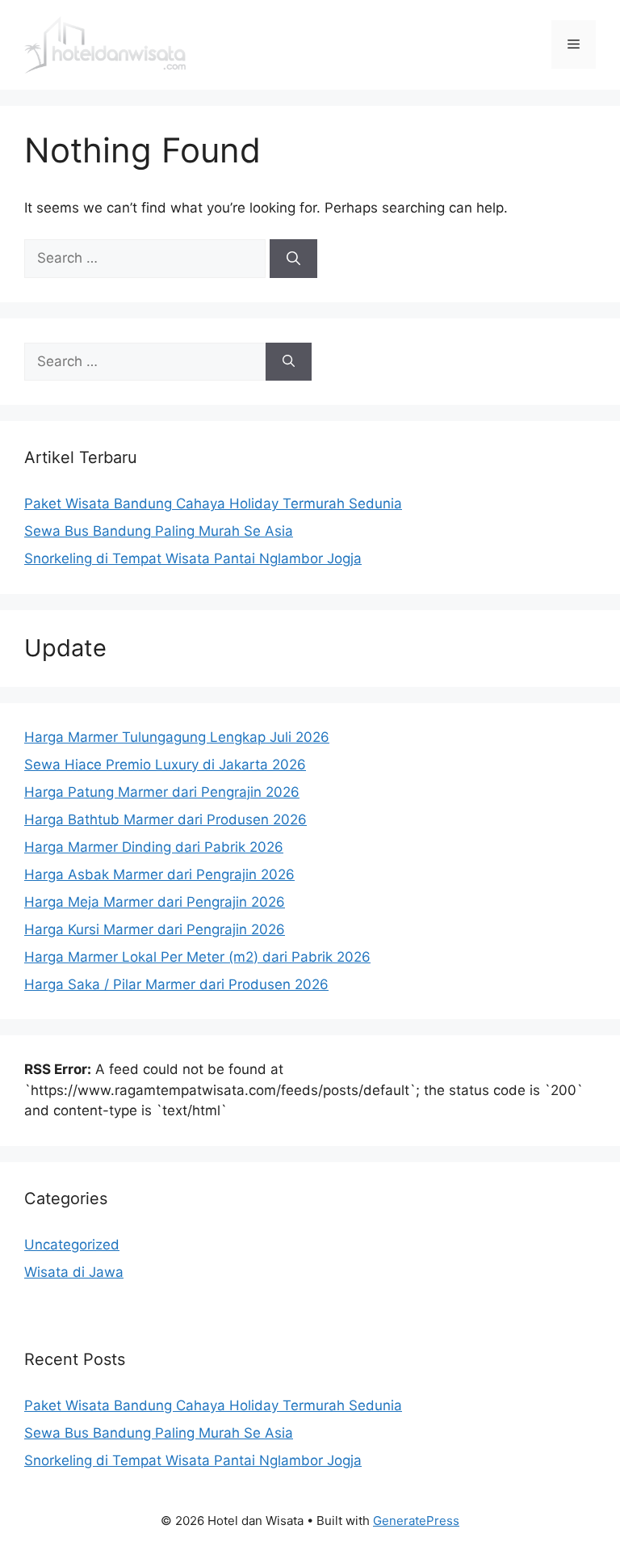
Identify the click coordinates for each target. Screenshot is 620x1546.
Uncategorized (71, 1244)
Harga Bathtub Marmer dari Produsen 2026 (165, 819)
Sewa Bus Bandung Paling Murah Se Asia (158, 531)
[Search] (293, 258)
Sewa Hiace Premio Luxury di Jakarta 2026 (165, 764)
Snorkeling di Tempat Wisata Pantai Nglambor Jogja (193, 558)
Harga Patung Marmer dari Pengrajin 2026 (162, 792)
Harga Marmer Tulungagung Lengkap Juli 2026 (176, 737)
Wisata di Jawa (74, 1272)
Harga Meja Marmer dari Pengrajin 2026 (154, 902)
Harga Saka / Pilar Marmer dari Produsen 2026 (176, 984)
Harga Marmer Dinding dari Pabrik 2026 (153, 847)
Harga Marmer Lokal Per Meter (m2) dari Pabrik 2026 (197, 957)
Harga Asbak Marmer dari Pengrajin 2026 (159, 874)
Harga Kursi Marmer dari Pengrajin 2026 (154, 929)
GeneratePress (416, 1520)
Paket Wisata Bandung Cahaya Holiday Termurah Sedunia (213, 503)
